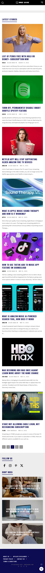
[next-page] (21, 447)
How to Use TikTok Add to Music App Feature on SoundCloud (20, 266)
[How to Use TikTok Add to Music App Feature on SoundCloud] (22, 246)
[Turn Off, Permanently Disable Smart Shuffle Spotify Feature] (22, 89)
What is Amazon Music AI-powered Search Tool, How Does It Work (19, 318)
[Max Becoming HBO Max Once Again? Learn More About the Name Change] (22, 352)
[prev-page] (4, 447)
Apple (4, 217)
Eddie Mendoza (12, 430)
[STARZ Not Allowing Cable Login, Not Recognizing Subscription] (22, 406)
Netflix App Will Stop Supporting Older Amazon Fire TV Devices (19, 161)
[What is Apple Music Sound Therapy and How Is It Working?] (22, 193)
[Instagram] (10, 465)
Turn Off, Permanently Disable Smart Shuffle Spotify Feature (21, 109)
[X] (21, 465)
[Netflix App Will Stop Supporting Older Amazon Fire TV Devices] (22, 141)
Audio (4, 114)
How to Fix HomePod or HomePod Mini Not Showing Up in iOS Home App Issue (22, 510)
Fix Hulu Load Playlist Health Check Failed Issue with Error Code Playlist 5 (22, 487)
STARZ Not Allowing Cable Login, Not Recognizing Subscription (21, 426)
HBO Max (5, 376)
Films (4, 430)
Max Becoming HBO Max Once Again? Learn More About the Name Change (20, 372)
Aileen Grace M (12, 63)
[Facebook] (4, 465)
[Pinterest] (16, 465)
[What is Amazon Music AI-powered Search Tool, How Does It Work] (22, 298)
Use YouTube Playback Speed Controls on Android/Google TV (22, 533)
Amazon (4, 165)
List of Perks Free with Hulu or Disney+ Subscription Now (18, 58)
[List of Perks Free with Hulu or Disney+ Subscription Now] (22, 38)
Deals (4, 62)
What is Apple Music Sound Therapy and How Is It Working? (20, 212)
